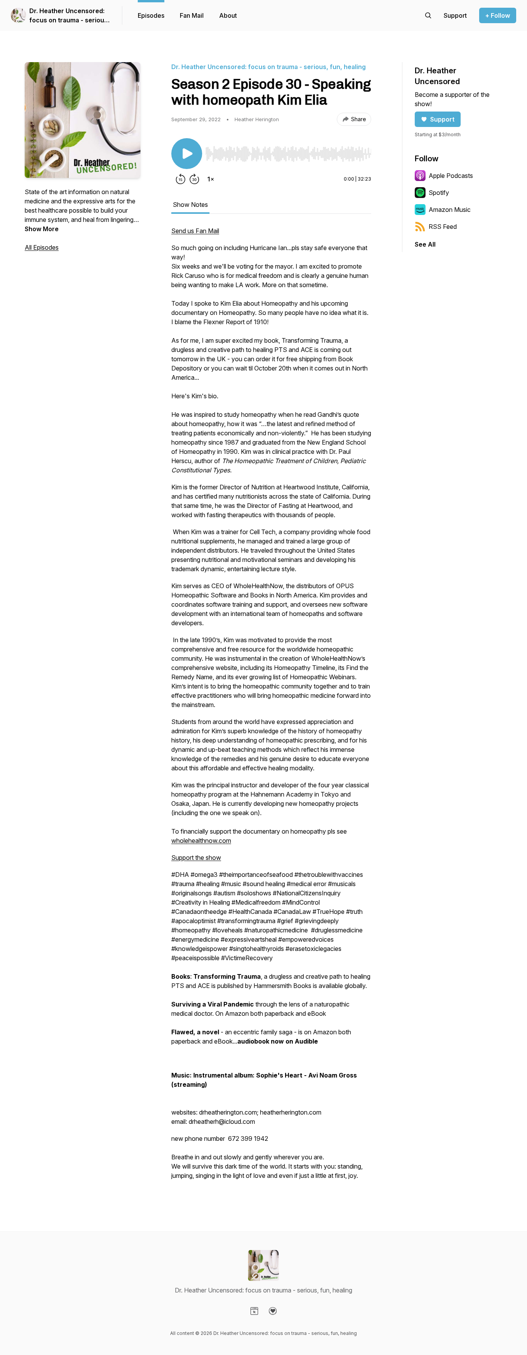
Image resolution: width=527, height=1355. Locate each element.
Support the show (196, 857)
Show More (42, 229)
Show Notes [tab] (190, 204)
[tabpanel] (271, 707)
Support (442, 119)
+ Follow (497, 15)
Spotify (439, 192)
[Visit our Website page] (254, 1311)
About (228, 15)
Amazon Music (450, 209)
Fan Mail (192, 15)
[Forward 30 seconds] (194, 179)
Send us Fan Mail (195, 231)
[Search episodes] (428, 15)
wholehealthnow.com (201, 840)
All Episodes (42, 247)
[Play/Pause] (186, 153)
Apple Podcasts (451, 175)
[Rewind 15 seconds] (180, 179)
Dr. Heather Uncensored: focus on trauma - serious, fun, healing (69, 16)
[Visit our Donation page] (273, 1311)
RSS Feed (443, 226)
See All (425, 244)
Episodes (151, 15)
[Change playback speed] (210, 179)
